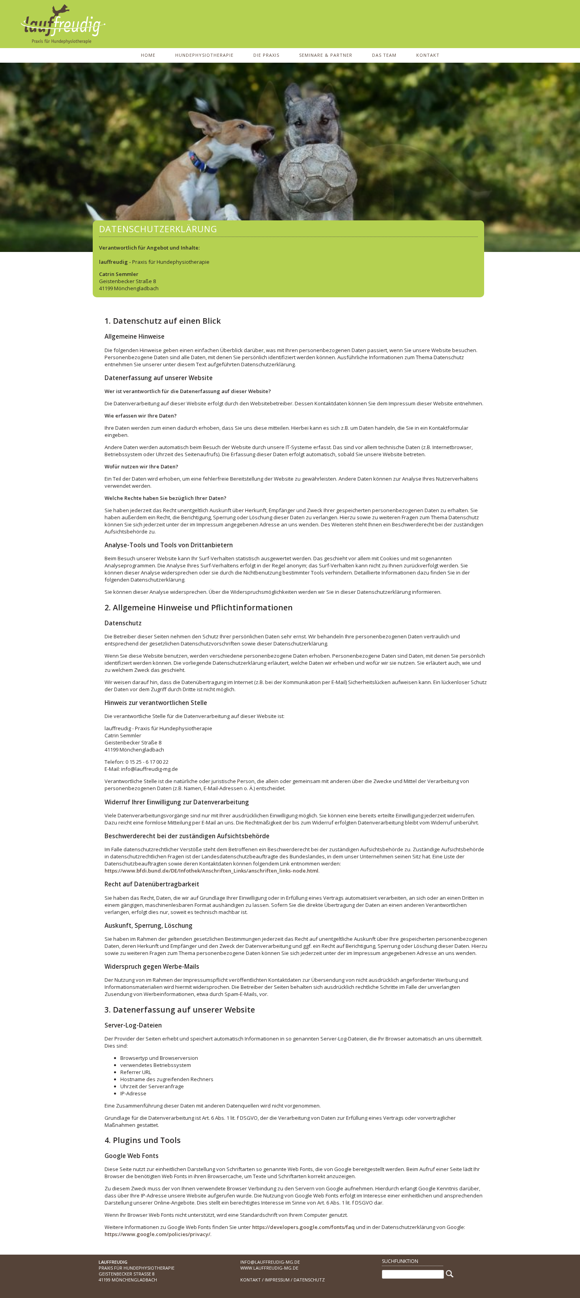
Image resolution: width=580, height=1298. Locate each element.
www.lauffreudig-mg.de (269, 1268)
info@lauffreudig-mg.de (270, 1262)
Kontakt (250, 1280)
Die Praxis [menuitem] (266, 55)
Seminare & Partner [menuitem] (325, 55)
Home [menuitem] (148, 55)
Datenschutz (309, 1280)
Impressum (277, 1280)
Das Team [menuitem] (384, 55)
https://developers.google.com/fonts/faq (303, 1227)
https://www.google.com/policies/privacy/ (157, 1234)
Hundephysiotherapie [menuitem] (204, 55)
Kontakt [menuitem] (428, 55)
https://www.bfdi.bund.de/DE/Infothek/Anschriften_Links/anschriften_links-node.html (211, 870)
